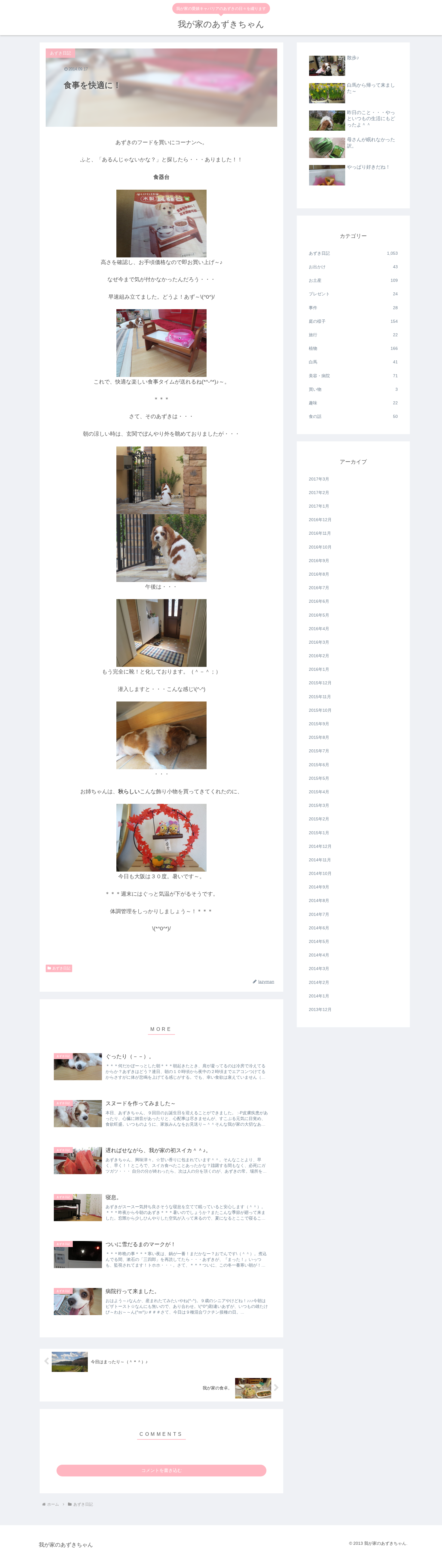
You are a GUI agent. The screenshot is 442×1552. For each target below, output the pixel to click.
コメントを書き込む (161, 1470)
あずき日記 (61, 968)
